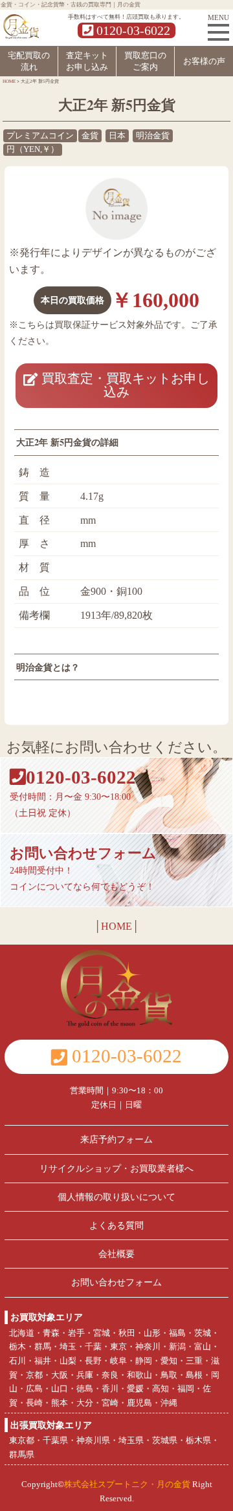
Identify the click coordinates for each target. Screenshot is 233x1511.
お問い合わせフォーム (116, 1282)
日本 (117, 135)
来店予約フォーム (116, 1139)
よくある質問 (116, 1225)
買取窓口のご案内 (145, 61)
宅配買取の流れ (29, 61)
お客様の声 (204, 61)
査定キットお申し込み (87, 61)
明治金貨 (153, 135)
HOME (116, 926)
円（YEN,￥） (32, 149)
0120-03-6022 (131, 30)
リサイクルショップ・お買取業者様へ (116, 1168)
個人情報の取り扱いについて (116, 1197)
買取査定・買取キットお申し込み (124, 385)
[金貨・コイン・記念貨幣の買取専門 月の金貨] (21, 24)
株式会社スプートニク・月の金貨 (127, 1484)
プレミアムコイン (40, 135)
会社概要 (116, 1253)
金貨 (90, 135)
